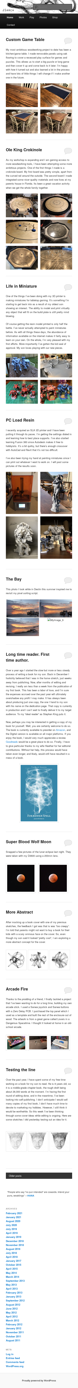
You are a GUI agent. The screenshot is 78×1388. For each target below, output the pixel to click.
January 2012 (13, 1328)
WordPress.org (14, 1366)
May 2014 (11, 1273)
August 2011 (13, 1340)
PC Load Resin (20, 420)
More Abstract (19, 912)
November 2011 (15, 1332)
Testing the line (20, 1069)
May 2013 (11, 1284)
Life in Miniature (21, 286)
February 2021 (14, 1213)
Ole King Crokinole (24, 149)
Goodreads (12, 741)
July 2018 (11, 1253)
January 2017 (13, 1261)
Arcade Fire (17, 989)
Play (32, 17)
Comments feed (15, 1362)
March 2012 (12, 1320)
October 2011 (13, 1336)
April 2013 (12, 1288)
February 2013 (14, 1292)
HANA (30, 1195)
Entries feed (13, 1358)
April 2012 (12, 1316)
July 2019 (11, 1229)
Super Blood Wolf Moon (28, 841)
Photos (43, 17)
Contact (11, 24)
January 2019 (13, 1237)
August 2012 (13, 1304)
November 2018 (15, 1245)
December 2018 (15, 1241)
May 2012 (11, 1312)
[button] (22, 95)
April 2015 (12, 1268)
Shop (55, 17)
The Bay (14, 579)
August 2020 (13, 1221)
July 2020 (11, 1225)
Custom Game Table (25, 39)
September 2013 (15, 1280)
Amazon (60, 730)
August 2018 (13, 1249)
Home (10, 17)
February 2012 (14, 1324)
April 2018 (12, 1257)
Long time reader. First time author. (27, 657)
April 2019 (12, 1233)
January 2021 (13, 1217)
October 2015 (13, 1264)
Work (21, 17)
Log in (9, 1354)
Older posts (15, 1175)
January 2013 (13, 1296)
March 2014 (12, 1277)
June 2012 (12, 1308)
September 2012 (15, 1300)
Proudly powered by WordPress (39, 1380)
